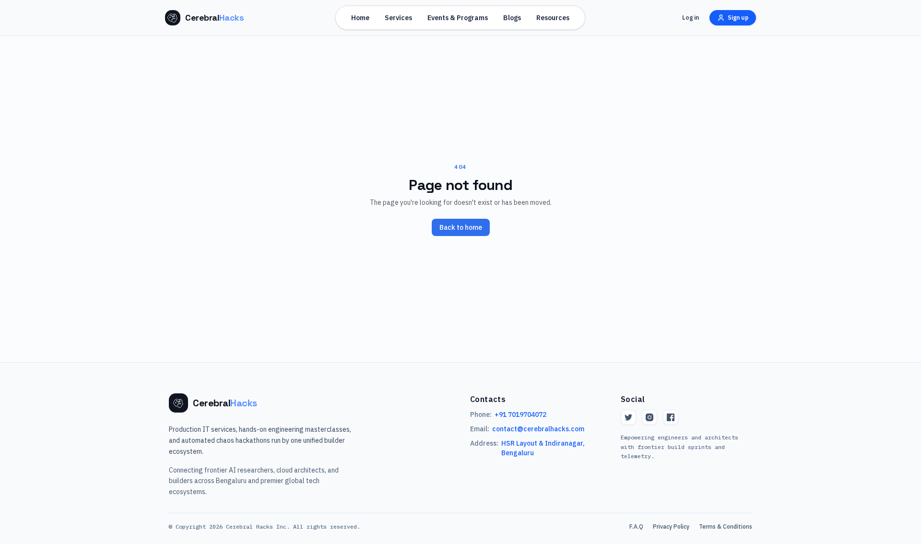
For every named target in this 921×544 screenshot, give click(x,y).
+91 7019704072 (520, 414)
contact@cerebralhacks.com (538, 429)
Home (360, 17)
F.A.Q (636, 526)
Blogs (512, 17)
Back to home (460, 227)
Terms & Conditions (725, 526)
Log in (690, 17)
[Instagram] (649, 417)
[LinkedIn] (670, 417)
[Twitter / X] (628, 417)
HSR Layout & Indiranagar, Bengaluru (543, 448)
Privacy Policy (671, 526)
